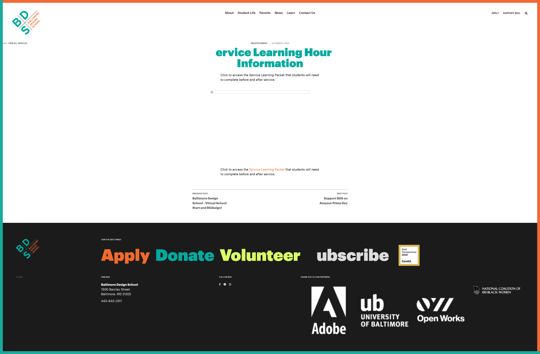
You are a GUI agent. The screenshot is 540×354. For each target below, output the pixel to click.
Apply (495, 13)
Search (526, 13)
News (279, 12)
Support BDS (511, 13)
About (229, 12)
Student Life (247, 12)
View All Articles (17, 43)
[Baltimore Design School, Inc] (409, 256)
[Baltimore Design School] (20, 19)
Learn (291, 12)
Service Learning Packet (267, 169)
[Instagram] (230, 284)
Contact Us (307, 12)
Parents (265, 12)
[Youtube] (224, 284)
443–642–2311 (111, 301)
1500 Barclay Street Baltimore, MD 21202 (119, 289)
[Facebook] (219, 284)
